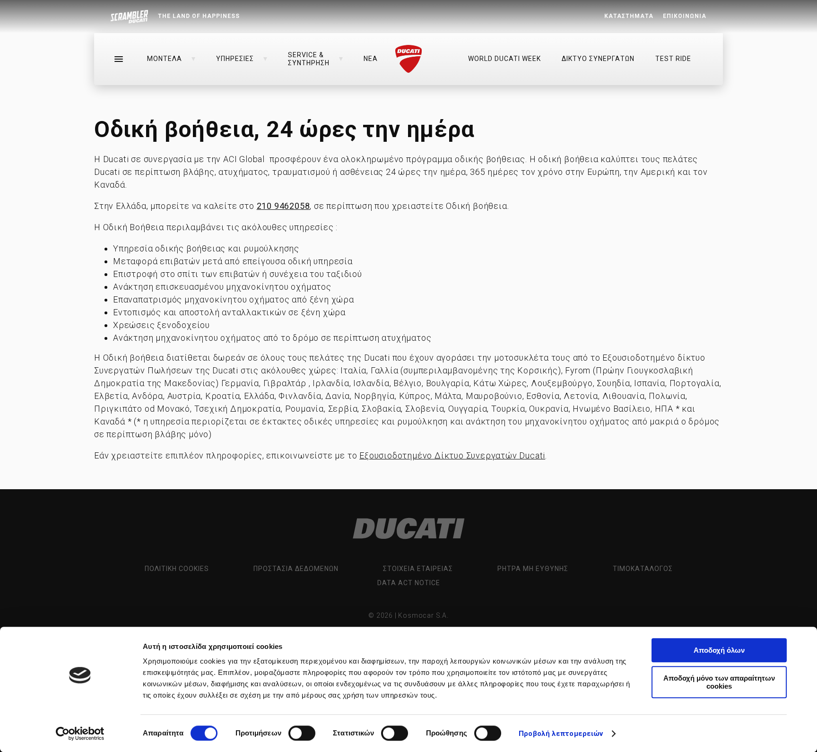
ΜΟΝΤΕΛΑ (164, 58)
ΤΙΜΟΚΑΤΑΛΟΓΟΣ (643, 568)
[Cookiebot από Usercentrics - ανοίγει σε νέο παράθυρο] (80, 733)
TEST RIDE (673, 58)
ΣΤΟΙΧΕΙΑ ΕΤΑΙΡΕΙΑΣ (418, 568)
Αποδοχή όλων (719, 650)
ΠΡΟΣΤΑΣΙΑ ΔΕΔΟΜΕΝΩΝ (296, 568)
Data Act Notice (408, 583)
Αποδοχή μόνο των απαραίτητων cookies (719, 682)
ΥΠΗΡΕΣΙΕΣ (235, 58)
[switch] (301, 733)
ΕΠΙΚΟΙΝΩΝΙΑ (684, 16)
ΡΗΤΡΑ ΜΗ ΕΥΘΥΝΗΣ (532, 568)
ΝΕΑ (371, 58)
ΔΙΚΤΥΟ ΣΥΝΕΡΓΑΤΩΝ (598, 58)
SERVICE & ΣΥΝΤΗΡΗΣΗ (309, 58)
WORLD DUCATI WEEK (504, 58)
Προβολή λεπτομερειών (561, 733)
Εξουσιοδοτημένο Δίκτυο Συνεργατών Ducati (452, 455)
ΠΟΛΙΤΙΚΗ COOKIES (177, 568)
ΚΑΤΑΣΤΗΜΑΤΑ (628, 16)
